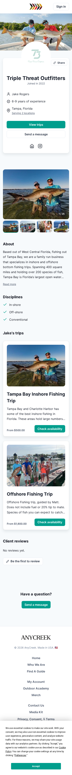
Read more (9, 284)
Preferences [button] (20, 755)
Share (61, 62)
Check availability (49, 429)
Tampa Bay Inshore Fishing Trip (36, 397)
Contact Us (36, 705)
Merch (36, 695)
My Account (36, 682)
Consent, (35, 719)
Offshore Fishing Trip (30, 494)
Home (36, 658)
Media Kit (36, 712)
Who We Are (36, 665)
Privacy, (23, 719)
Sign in (61, 6)
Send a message (36, 134)
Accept (36, 766)
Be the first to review (25, 561)
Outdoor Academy (36, 688)
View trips (36, 124)
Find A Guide (36, 671)
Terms (50, 719)
